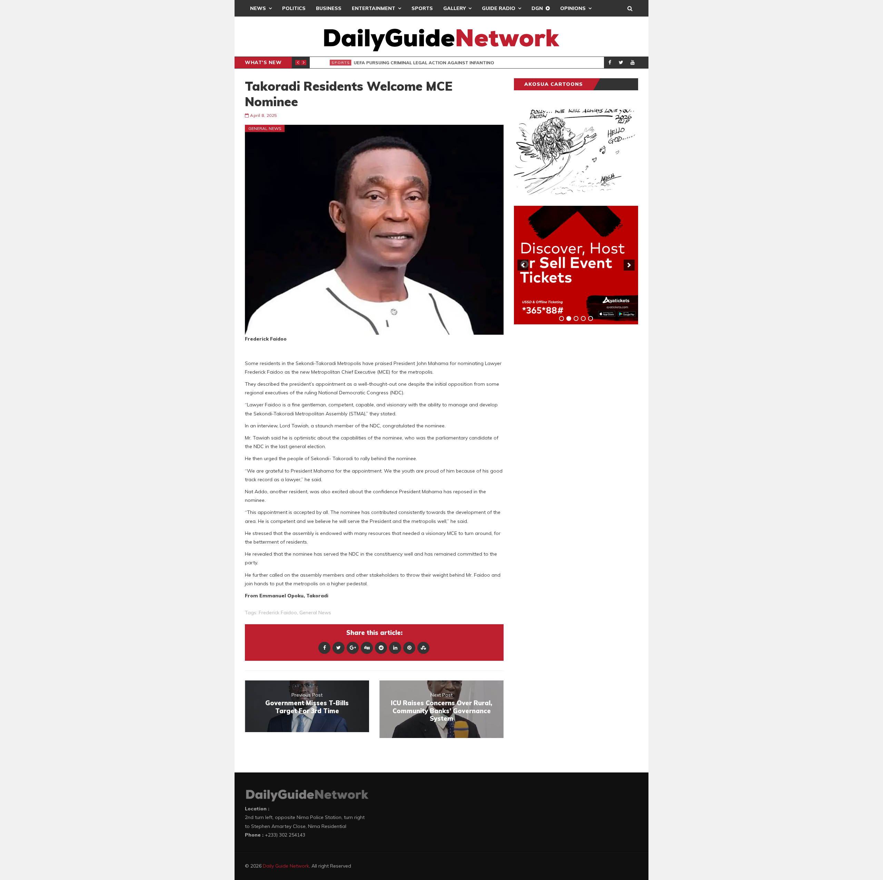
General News (264, 128)
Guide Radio (498, 8)
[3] (576, 318)
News (258, 8)
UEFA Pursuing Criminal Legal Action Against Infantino (419, 63)
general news (315, 612)
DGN (537, 8)
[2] (568, 318)
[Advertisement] (565, 437)
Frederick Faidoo (278, 612)
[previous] (522, 265)
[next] (629, 265)
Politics (294, 8)
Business (328, 8)
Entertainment (373, 8)
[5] (590, 318)
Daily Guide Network (286, 866)
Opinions (573, 8)
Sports (422, 8)
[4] (583, 318)
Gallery (454, 8)
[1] (561, 318)
